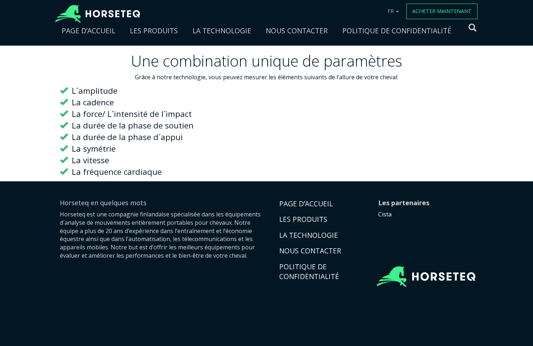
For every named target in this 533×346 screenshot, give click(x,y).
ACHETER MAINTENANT (442, 11)
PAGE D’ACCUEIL (88, 30)
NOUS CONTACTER (297, 30)
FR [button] (391, 11)
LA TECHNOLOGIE (222, 30)
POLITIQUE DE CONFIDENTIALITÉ (396, 30)
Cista (385, 214)
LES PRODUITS (154, 30)
